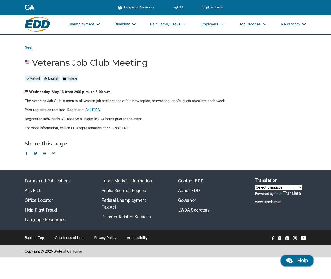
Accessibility (137, 238)
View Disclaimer (268, 202)
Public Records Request (125, 190)
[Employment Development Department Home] (37, 24)
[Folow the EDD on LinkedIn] (287, 238)
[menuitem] (84, 24)
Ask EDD (33, 190)
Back (29, 48)
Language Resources (45, 219)
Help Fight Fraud (41, 210)
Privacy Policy (105, 238)
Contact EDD (191, 181)
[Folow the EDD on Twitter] (280, 238)
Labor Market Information (127, 181)
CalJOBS (92, 110)
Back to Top (34, 238)
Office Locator (39, 200)
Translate (292, 193)
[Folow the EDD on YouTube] (303, 238)
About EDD (189, 190)
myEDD (178, 7)
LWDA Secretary (194, 210)
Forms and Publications (48, 181)
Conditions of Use (69, 238)
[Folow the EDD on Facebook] (273, 238)
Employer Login (212, 7)
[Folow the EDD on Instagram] (295, 238)
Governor (187, 200)
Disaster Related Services (126, 216)
